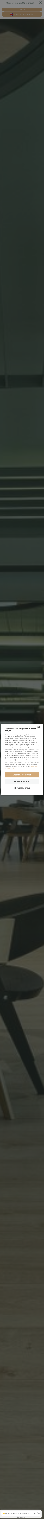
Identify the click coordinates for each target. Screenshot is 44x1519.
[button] (22, 788)
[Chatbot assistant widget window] (21, 1514)
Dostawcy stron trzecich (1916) (28, 750)
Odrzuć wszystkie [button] (22, 781)
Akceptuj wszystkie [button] (22, 775)
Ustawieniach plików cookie (20, 766)
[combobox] (38, 727)
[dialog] (22, 759)
